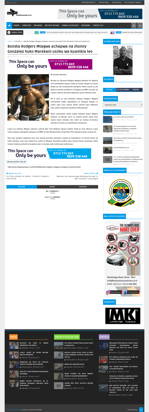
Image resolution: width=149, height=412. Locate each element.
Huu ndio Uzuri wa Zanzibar (123, 117)
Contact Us (98, 25)
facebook (83, 187)
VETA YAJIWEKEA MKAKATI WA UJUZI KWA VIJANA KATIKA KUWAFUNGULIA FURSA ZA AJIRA (68, 32)
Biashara (38, 25)
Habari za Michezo (70, 25)
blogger (21, 187)
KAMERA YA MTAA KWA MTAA (67, 337)
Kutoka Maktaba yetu (121, 148)
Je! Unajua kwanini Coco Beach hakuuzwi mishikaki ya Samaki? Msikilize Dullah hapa (125, 128)
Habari (17, 25)
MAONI (136, 90)
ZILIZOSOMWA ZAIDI (123, 90)
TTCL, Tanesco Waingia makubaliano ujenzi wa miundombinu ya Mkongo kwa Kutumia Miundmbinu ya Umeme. (128, 159)
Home (10, 41)
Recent (109, 90)
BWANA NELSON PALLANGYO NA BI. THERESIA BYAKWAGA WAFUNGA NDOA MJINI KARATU (34, 383)
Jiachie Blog (116, 2)
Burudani (86, 25)
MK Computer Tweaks (133, 2)
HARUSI (13, 337)
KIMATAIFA (104, 337)
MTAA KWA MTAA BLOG (13, 410)
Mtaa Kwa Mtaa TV (88, 2)
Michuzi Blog (103, 2)
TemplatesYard (75, 407)
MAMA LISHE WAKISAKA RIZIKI (74, 364)
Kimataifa (26, 25)
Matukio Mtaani (52, 25)
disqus (52, 187)
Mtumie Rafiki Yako (15, 162)
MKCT (139, 410)
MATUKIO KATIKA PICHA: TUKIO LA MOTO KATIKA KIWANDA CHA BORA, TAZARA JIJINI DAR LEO (78, 355)
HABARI (34, 32)
